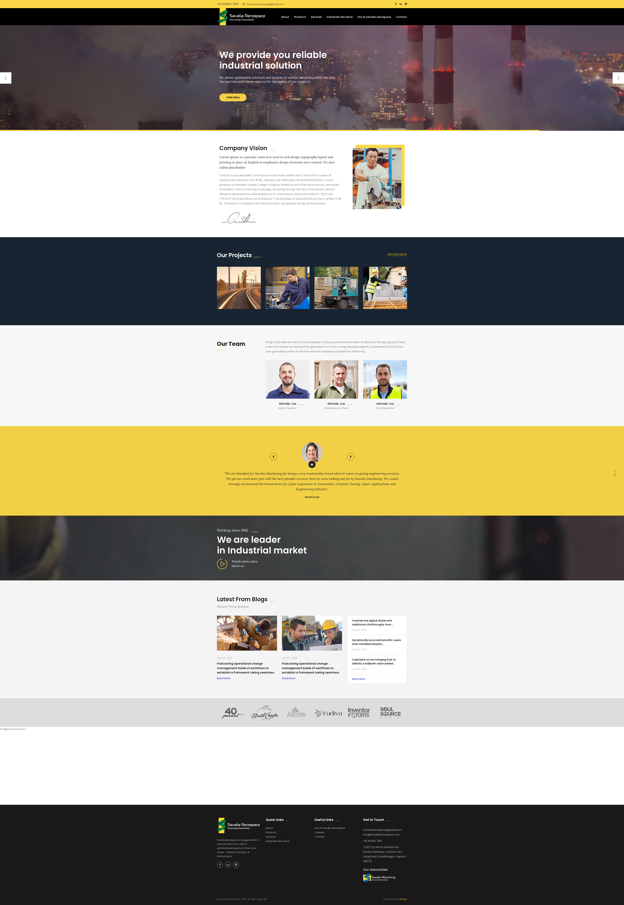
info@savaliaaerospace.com (381, 834)
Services (316, 17)
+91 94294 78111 (228, 4)
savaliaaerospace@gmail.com (265, 4)
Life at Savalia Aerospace (374, 17)
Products (300, 17)
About (285, 17)
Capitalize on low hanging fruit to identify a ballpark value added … (374, 661)
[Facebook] (220, 865)
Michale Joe (287, 404)
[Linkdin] (228, 865)
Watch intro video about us (244, 563)
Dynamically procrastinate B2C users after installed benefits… (376, 642)
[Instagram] (236, 865)
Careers (319, 832)
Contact (401, 17)
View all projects (397, 254)
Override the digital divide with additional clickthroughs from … (373, 622)
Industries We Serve (340, 17)
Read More (223, 678)
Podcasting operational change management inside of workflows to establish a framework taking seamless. (246, 668)
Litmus (403, 899)
